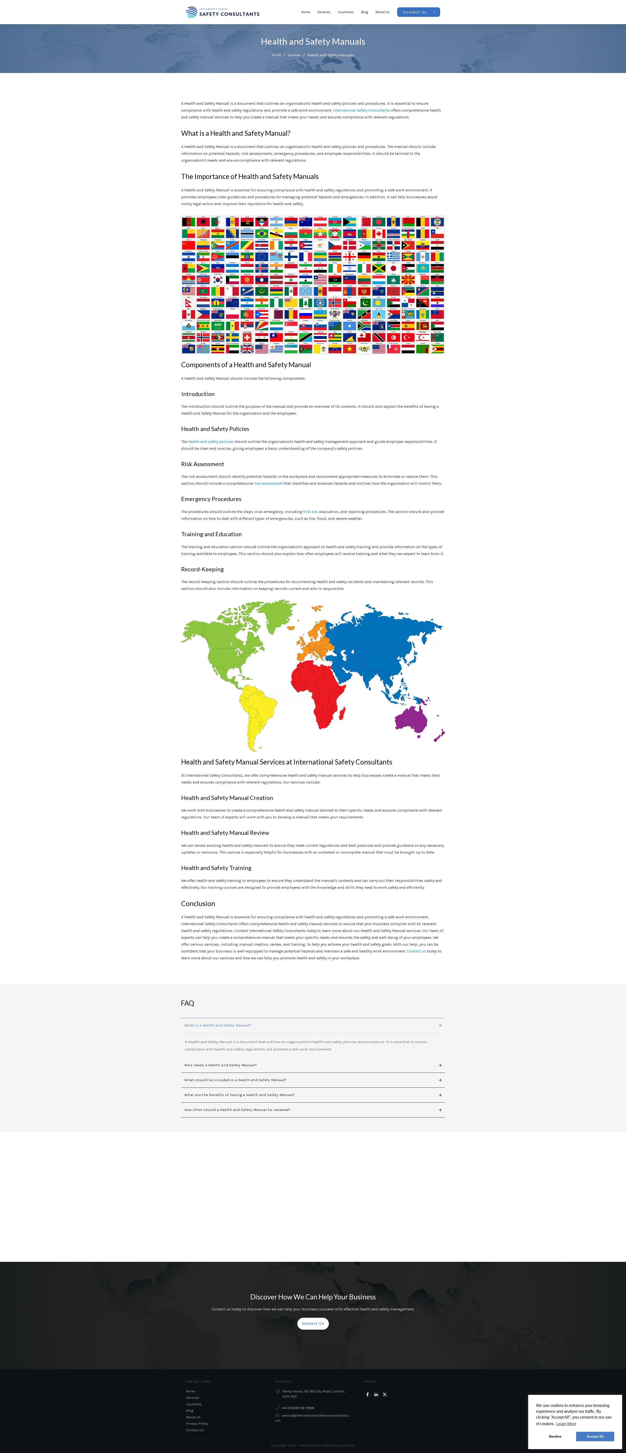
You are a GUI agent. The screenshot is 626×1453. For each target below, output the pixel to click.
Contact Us (195, 1430)
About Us (193, 1417)
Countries (194, 1404)
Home (190, 1391)
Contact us (416, 951)
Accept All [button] (595, 1436)
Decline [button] (555, 1436)
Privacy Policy (197, 1424)
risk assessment (268, 483)
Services (192, 1398)
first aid (310, 511)
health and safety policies (210, 441)
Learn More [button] (566, 1424)
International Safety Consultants (361, 110)
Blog (189, 1411)
